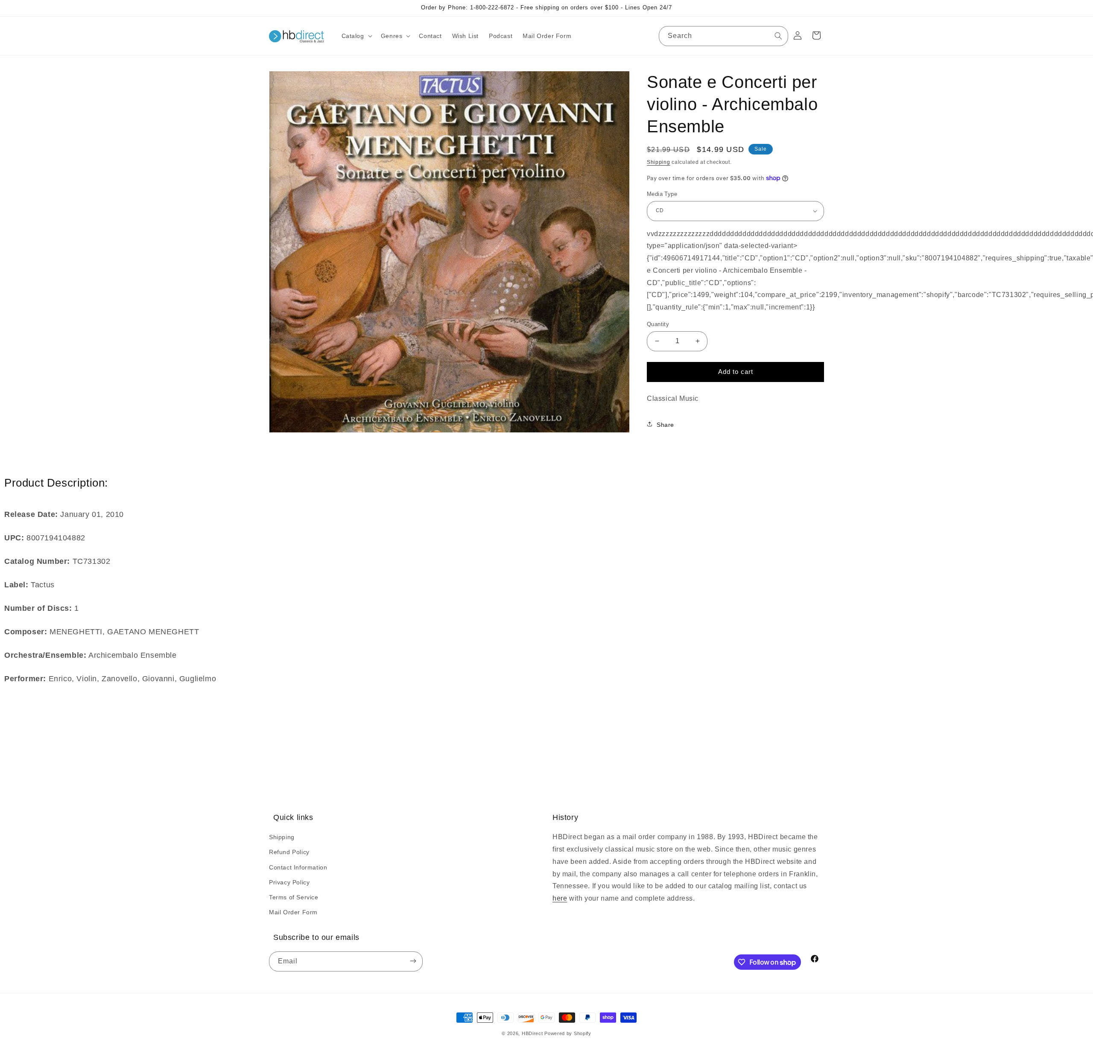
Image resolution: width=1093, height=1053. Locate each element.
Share (665, 424)
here (559, 898)
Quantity (658, 324)
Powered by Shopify (567, 1033)
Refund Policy (289, 852)
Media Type (662, 194)
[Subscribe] (412, 961)
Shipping (658, 162)
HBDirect (532, 1033)
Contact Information (298, 867)
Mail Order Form (293, 912)
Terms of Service (294, 897)
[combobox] (723, 36)
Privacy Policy (289, 882)
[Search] (778, 35)
